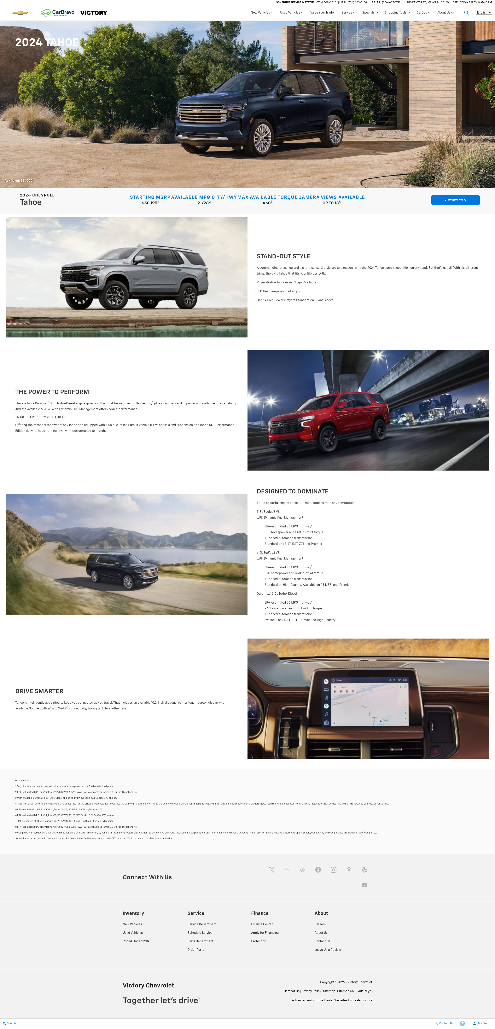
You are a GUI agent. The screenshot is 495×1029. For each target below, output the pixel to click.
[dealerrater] (302, 870)
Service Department (202, 924)
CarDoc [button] (421, 13)
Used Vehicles (133, 933)
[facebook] (318, 870)
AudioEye (364, 991)
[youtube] (364, 885)
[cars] (287, 870)
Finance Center (262, 924)
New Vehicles (132, 924)
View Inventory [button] (456, 200)
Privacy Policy (311, 991)
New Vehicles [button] (260, 13)
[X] (271, 870)
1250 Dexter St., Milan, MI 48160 (427, 2)
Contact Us (322, 941)
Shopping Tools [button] (395, 13)
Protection (258, 941)
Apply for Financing (265, 933)
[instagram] (333, 870)
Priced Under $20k (136, 941)
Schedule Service (200, 933)
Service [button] (346, 13)
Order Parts (196, 950)
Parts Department (200, 941)
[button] (466, 12)
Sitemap (329, 991)
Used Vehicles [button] (290, 13)
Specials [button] (368, 13)
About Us (321, 933)
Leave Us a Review (328, 950)
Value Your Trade (322, 12)
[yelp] (364, 870)
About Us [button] (443, 13)
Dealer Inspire (362, 1000)
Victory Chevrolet (360, 982)
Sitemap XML (346, 991)
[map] (349, 870)
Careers (320, 924)
